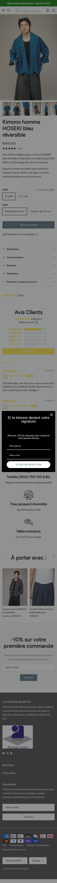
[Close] (51, 414)
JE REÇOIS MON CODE (29, 464)
